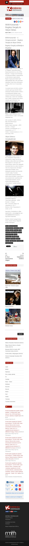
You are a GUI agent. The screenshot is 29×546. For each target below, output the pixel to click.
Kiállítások (7, 384)
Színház (6, 396)
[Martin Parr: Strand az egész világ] (13, 276)
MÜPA (14, 236)
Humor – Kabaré (8, 381)
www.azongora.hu (16, 213)
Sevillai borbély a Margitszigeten (12, 353)
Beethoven (16, 228)
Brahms (11, 230)
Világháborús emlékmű (20, 257)
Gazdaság (7, 379)
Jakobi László (14, 232)
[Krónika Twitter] (15, 511)
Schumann (13, 238)
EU (6, 376)
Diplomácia (7, 371)
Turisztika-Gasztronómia (10, 401)
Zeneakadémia (20, 240)
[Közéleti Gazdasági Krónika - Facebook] (7, 511)
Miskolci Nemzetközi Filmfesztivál (12, 342)
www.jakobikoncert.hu (9, 214)
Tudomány (7, 399)
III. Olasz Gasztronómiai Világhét (8, 258)
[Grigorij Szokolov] (13, 297)
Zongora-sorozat (9, 243)
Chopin (16, 230)
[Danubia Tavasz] (13, 316)
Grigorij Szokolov (9, 306)
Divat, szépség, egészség (10, 374)
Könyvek (7, 389)
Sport (6, 394)
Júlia (13, 32)
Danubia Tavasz (9, 325)
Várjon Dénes (12, 240)
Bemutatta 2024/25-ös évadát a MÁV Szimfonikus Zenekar (15, 18)
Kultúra (6, 391)
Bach (7, 226)
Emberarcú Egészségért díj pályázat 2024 (13, 356)
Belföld (6, 369)
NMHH (9, 407)
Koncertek (20, 32)
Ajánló (17, 32)
